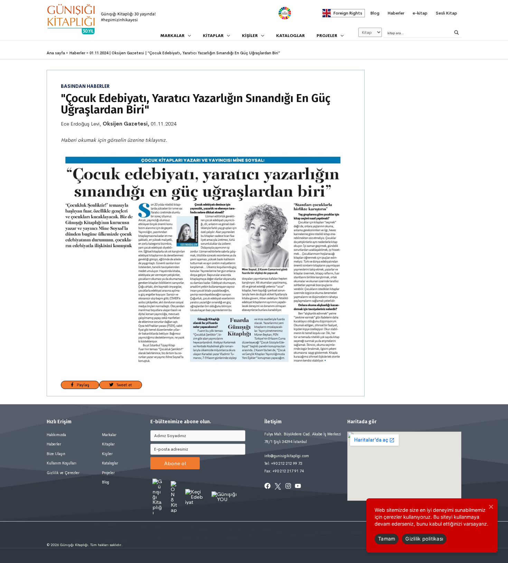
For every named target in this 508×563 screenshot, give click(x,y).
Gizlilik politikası (424, 539)
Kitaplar (108, 444)
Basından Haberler (85, 86)
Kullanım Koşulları (61, 463)
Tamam (386, 539)
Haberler (54, 444)
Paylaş (81, 385)
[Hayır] (490, 506)
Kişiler (107, 453)
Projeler (108, 472)
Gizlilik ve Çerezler (63, 472)
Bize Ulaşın (56, 453)
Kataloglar (110, 463)
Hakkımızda (56, 434)
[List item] (267, 486)
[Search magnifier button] (456, 32)
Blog (105, 482)
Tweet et (122, 385)
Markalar (109, 434)
